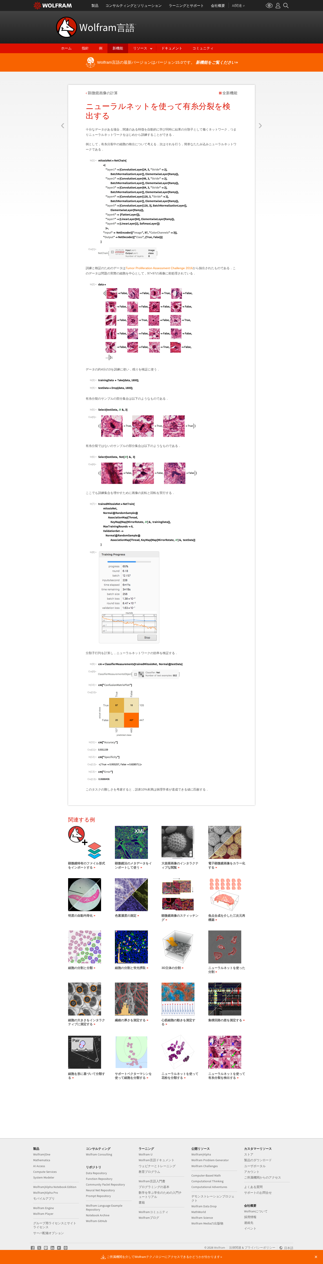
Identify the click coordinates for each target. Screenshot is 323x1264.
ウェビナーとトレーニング (157, 1166)
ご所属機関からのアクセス (262, 1177)
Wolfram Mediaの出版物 (207, 1223)
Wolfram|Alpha (201, 1154)
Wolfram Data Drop (204, 1206)
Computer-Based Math (206, 1175)
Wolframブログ (149, 1218)
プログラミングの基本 (154, 1187)
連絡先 (248, 1223)
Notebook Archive (97, 1215)
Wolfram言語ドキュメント (156, 1160)
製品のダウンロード (258, 1160)
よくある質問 (253, 1187)
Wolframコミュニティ (153, 1212)
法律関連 (235, 1247)
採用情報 (250, 1217)
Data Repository (96, 1173)
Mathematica (41, 1160)
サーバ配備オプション (48, 1233)
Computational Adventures (209, 1187)
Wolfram (107, 27)
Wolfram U (145, 1154)
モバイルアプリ (44, 1199)
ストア (248, 1154)
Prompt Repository (98, 1196)
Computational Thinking (207, 1181)
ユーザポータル (255, 1166)
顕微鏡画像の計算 (103, 93)
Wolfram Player (43, 1214)
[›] (260, 99)
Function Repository (99, 1179)
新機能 (118, 48)
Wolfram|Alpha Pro (45, 1193)
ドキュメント (171, 48)
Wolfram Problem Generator (210, 1160)
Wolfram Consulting (99, 1154)
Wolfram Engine (43, 1208)
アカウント (251, 1172)
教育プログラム (149, 1172)
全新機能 (229, 93)
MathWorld (198, 1212)
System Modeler (43, 1177)
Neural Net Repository (100, 1190)
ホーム (66, 48)
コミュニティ (203, 48)
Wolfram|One (41, 1154)
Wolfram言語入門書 (152, 1181)
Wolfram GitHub (96, 1221)
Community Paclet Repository (105, 1184)
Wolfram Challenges (204, 1166)
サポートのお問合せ (258, 1193)
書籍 (142, 1202)
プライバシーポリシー (260, 1247)
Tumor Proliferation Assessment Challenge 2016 (159, 268)
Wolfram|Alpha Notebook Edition (54, 1187)
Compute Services (45, 1172)
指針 (85, 48)
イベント (250, 1228)
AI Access (39, 1166)
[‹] (63, 99)
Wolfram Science (202, 1218)
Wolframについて (256, 1211)
